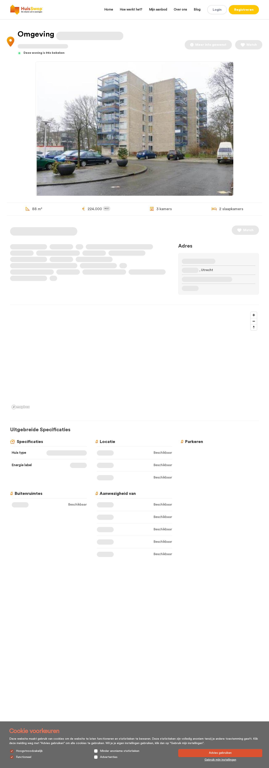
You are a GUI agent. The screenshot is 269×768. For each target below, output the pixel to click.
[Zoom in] (254, 315)
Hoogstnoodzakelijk (29, 751)
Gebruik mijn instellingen (220, 759)
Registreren (243, 9)
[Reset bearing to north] (254, 327)
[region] (134, 360)
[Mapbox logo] (20, 407)
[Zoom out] (254, 321)
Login (217, 9)
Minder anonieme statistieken (119, 751)
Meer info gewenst (210, 44)
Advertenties (108, 757)
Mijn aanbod (158, 9)
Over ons (180, 9)
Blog (197, 9)
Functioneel (23, 757)
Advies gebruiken (220, 752)
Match (252, 44)
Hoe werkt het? (131, 9)
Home (108, 9)
